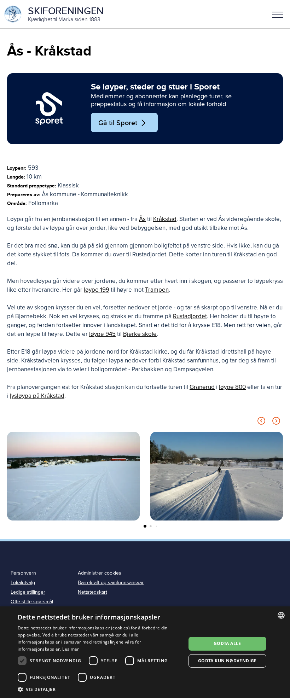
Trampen (157, 289)
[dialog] (145, 652)
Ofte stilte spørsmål (32, 602)
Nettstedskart (92, 592)
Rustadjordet (190, 316)
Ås (142, 219)
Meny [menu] (277, 14)
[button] (277, 14)
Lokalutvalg (23, 583)
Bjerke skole (140, 334)
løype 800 (232, 387)
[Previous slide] (261, 422)
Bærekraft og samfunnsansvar (111, 583)
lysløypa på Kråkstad (37, 396)
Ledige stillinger (28, 592)
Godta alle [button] (227, 643)
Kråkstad (164, 219)
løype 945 (102, 334)
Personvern (23, 573)
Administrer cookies (99, 573)
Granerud (202, 387)
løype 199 (96, 289)
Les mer (70, 649)
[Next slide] (276, 422)
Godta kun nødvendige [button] (227, 661)
